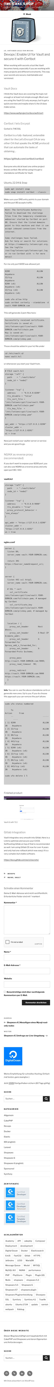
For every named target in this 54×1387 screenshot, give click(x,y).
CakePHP (8, 1121)
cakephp (28, 1241)
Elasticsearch (37, 1251)
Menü (28, 14)
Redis (7, 1280)
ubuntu (8, 1304)
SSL (7, 1299)
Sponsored (9, 1168)
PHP (7, 1275)
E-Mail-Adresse (12, 965)
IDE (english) (9, 1142)
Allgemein (9, 1115)
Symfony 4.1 (30, 1299)
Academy (9, 1241)
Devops (11, 874)
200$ (11, 1083)
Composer (40, 1241)
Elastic (7, 1137)
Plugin (29, 1275)
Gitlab (27, 1256)
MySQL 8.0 (10, 1270)
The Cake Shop (19, 4)
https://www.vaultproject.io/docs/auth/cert (23, 113)
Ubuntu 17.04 (21, 1304)
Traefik (42, 1299)
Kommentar (10, 902)
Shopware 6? (11, 1290)
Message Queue (12, 1265)
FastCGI (17, 1256)
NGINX (11, 877)
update (34, 1304)
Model (27, 1265)
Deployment (11, 1246)
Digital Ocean (11, 1251)
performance (35, 1270)
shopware (18, 1280)
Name (7, 952)
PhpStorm (17, 1275)
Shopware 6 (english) (13, 1163)
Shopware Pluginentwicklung (19, 1295)
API (19, 1241)
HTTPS (37, 1256)
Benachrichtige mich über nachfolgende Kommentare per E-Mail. (24, 993)
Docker (7, 1131)
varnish (44, 1304)
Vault (18, 877)
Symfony (8, 1174)
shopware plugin (28, 1290)
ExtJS (7, 1256)
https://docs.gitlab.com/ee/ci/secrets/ (21, 860)
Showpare (40, 1295)
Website (8, 978)
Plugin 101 (40, 1275)
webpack (9, 1309)
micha (30, 51)
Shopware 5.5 (11, 1285)
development (26, 1246)
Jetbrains (9, 1260)
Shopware (8, 1152)
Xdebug (20, 1309)
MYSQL (36, 1265)
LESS (19, 1260)
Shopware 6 (9, 1158)
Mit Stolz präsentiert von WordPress (19, 1381)
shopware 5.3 (32, 1280)
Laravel (7, 1147)
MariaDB (30, 1260)
